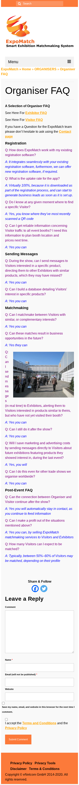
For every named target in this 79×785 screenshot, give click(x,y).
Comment (10, 607)
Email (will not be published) (21, 674)
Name (9, 660)
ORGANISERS (45, 69)
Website (9, 689)
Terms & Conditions (44, 769)
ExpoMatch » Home (16, 69)
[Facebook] (35, 589)
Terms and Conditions (39, 723)
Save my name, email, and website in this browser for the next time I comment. (38, 709)
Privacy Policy (16, 728)
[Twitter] (44, 589)
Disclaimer (18, 769)
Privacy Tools (45, 763)
